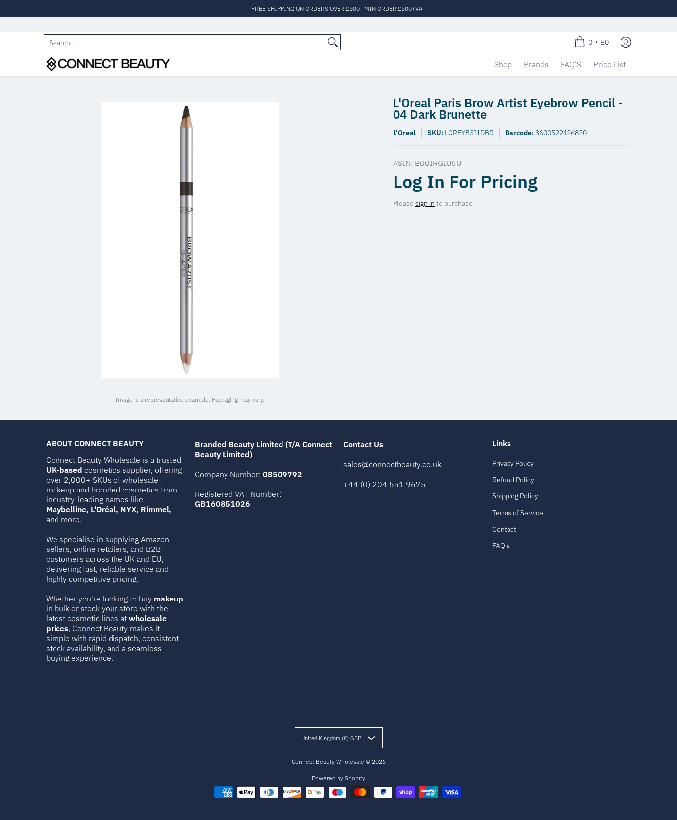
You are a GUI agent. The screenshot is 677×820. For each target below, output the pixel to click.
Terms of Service (517, 512)
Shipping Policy (515, 496)
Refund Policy (513, 479)
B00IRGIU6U (438, 163)
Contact (504, 529)
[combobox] (184, 42)
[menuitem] (591, 42)
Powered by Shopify (338, 778)
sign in (425, 203)
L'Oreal (404, 132)
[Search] (332, 42)
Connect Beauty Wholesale (328, 761)
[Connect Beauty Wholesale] (108, 64)
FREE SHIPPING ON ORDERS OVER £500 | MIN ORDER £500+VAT (338, 8)
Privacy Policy (513, 463)
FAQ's (501, 545)
